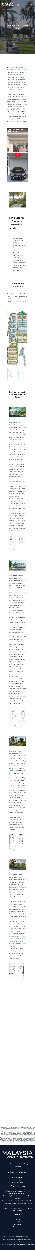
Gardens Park (17, 1180)
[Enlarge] (24, 536)
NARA (16, 939)
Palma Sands (14, 768)
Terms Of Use (17, 1222)
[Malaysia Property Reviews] (10, 4)
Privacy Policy (17, 1227)
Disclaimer (17, 1224)
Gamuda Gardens (17, 1178)
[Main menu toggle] (31, 5)
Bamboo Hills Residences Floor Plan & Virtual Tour (17, 1201)
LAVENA (23, 939)
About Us (17, 1219)
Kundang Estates (17, 1182)
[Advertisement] (17, 1056)
